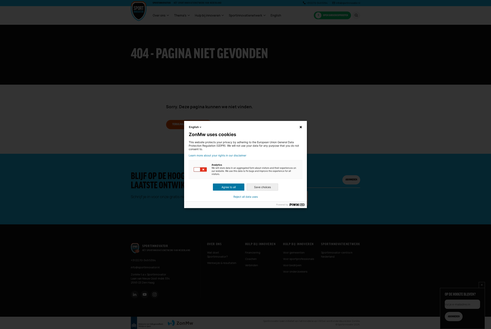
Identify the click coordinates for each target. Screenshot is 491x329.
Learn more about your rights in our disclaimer (217, 155)
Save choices (262, 187)
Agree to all (229, 187)
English (194, 127)
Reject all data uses (245, 196)
